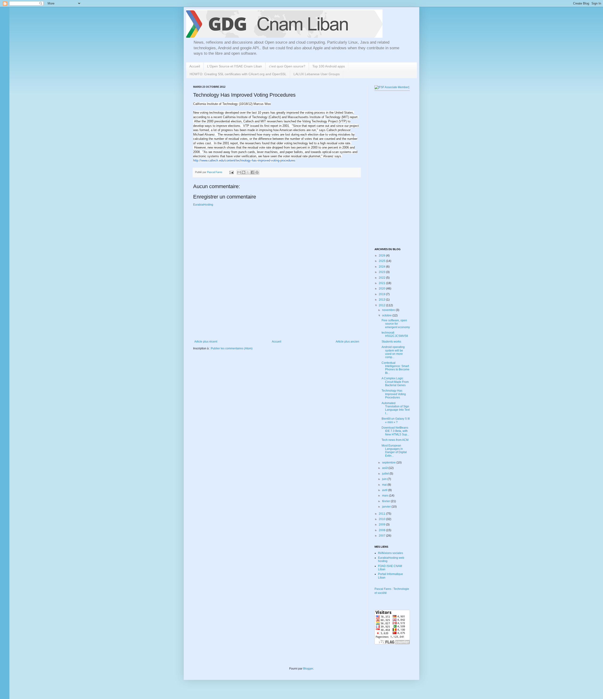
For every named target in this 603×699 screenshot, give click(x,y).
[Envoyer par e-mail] (239, 172)
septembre (389, 462)
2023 (382, 272)
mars (385, 495)
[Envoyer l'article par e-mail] (231, 172)
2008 (382, 530)
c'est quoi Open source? (287, 66)
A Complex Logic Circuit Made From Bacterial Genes (395, 382)
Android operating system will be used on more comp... (393, 352)
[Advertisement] (279, 323)
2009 (382, 524)
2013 (382, 299)
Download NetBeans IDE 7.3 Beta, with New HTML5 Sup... (395, 431)
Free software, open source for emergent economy (396, 324)
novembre (389, 310)
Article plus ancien (347, 341)
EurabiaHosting (203, 204)
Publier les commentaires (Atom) (232, 348)
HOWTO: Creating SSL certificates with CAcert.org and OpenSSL (238, 74)
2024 (382, 266)
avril (385, 490)
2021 (382, 283)
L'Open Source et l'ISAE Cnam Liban (234, 66)
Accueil (194, 66)
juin (384, 479)
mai (384, 484)
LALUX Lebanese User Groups (316, 74)
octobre (387, 315)
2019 (382, 294)
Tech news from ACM (395, 440)
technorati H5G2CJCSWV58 (395, 334)
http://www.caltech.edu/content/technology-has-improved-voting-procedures (244, 160)
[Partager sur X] (248, 172)
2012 (382, 305)
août (385, 468)
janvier (386, 506)
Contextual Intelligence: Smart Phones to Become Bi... (395, 368)
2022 (382, 277)
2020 (382, 288)
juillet (386, 473)
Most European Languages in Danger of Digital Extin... (394, 450)
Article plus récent (205, 341)
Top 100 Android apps (328, 66)
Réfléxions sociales (390, 553)
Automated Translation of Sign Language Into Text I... (396, 408)
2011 (382, 513)
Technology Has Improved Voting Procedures (394, 394)
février (386, 501)
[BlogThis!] (243, 172)
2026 (382, 255)
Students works (391, 341)
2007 (382, 535)
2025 (382, 261)
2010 (382, 519)
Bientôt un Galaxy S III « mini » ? (396, 420)
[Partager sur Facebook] (252, 172)
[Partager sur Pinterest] (257, 172)
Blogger (308, 668)
